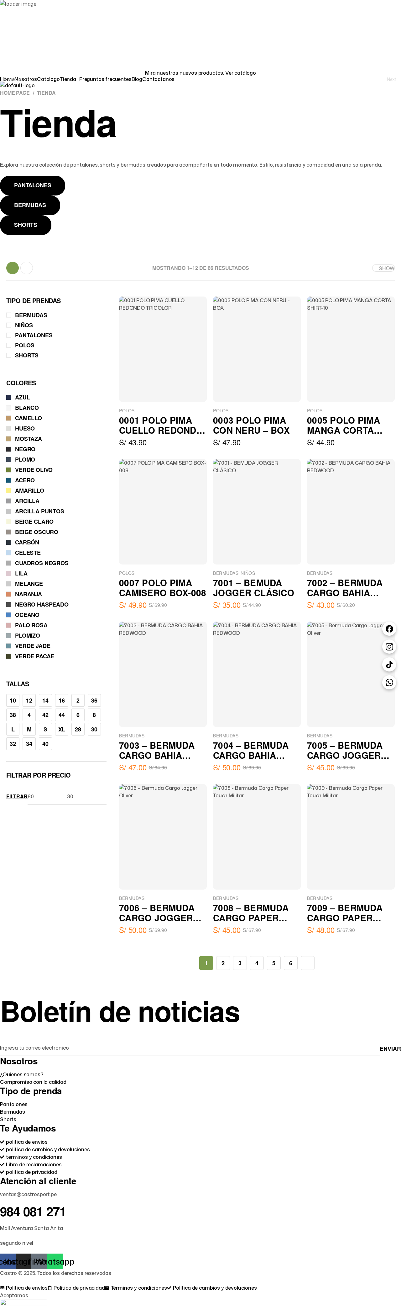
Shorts (27, 355)
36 (94, 700)
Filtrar (17, 796)
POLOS (127, 410)
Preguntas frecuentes (105, 79)
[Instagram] (389, 646)
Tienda (68, 79)
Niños (248, 573)
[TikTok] (389, 664)
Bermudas (225, 573)
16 (62, 700)
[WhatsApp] (389, 682)
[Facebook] (389, 629)
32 (13, 744)
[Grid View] (12, 268)
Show (386, 268)
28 (78, 729)
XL (61, 729)
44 (62, 715)
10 (13, 700)
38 (13, 715)
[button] (69, 79)
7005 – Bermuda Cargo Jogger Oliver (345, 755)
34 (29, 744)
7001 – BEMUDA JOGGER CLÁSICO (253, 587)
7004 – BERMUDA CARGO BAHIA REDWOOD (251, 755)
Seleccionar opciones (148, 971)
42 (45, 715)
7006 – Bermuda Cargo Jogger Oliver (157, 917)
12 (29, 700)
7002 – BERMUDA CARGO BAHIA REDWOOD (345, 592)
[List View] (26, 268)
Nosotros (25, 79)
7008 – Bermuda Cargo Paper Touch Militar (251, 917)
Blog (137, 79)
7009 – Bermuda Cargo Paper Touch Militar (345, 917)
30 (94, 729)
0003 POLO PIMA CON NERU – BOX (251, 425)
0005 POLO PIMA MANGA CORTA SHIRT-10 (343, 430)
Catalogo (48, 79)
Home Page (15, 92)
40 (45, 744)
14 (45, 700)
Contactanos (158, 79)
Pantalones (34, 335)
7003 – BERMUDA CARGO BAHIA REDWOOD (157, 755)
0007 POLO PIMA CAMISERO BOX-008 (162, 587)
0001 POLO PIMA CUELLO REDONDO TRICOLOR (161, 430)
